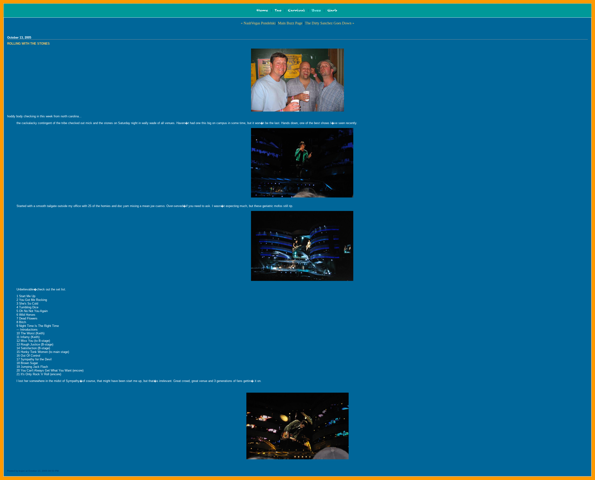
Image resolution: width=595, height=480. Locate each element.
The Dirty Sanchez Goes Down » (329, 23)
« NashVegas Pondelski (258, 23)
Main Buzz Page (290, 23)
